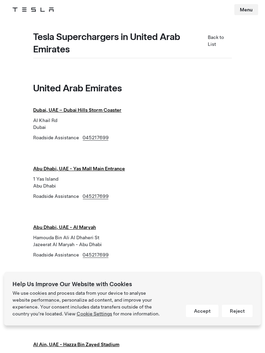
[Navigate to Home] (33, 10)
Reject (237, 311)
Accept (202, 311)
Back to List (216, 40)
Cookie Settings (94, 313)
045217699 (95, 137)
